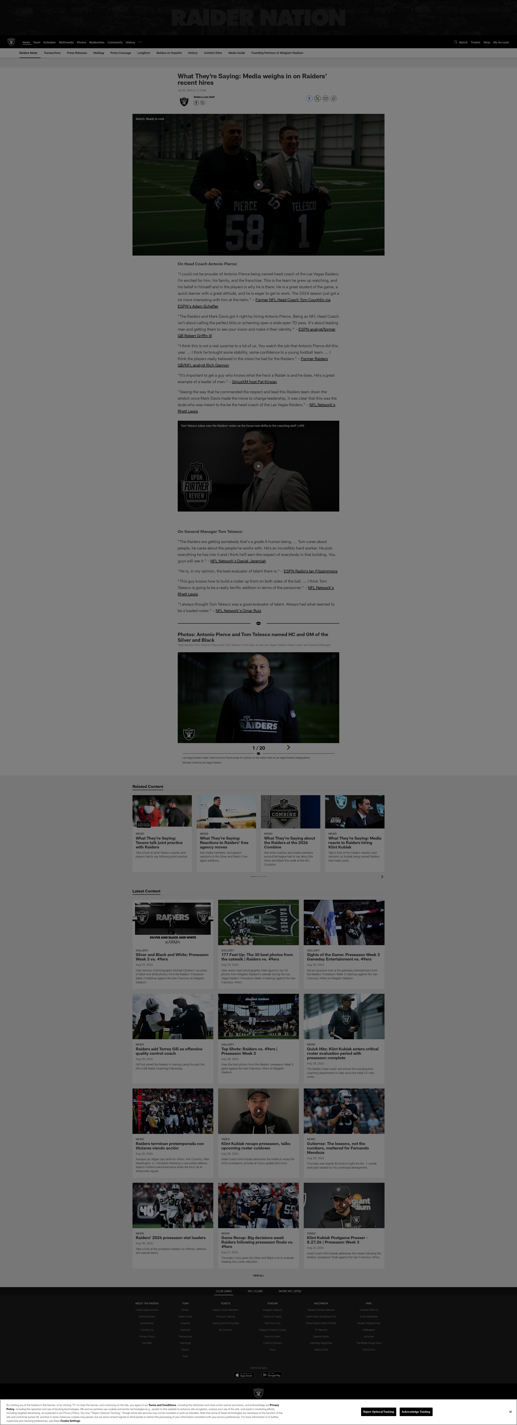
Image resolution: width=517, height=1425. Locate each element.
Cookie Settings (70, 1420)
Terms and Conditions (162, 1405)
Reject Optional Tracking (378, 1411)
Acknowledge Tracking (416, 1411)
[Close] (510, 1411)
